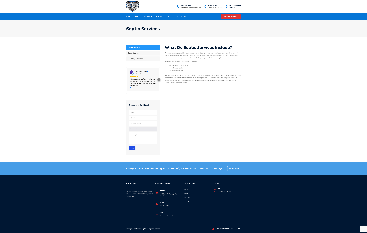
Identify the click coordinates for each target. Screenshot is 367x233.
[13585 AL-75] (205, 6)
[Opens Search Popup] (185, 16)
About (136, 16)
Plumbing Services (135, 59)
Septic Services (134, 47)
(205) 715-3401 (186, 5)
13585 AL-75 (212, 5)
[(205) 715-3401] (178, 6)
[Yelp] (182, 16)
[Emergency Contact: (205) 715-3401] (213, 229)
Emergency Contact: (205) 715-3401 (228, 228)
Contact (170, 16)
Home (128, 16)
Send (132, 148)
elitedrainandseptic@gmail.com (191, 8)
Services (147, 16)
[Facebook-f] (178, 16)
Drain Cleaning (133, 53)
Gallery (159, 16)
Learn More (234, 168)
